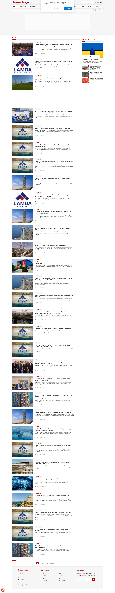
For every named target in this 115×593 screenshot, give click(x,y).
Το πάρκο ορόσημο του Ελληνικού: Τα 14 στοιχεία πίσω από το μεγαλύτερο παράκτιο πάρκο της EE (53, 45)
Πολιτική (45, 575)
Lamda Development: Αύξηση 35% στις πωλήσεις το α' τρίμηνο (53, 128)
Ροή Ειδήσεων (62, 580)
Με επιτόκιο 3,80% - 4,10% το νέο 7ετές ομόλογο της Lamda (53, 412)
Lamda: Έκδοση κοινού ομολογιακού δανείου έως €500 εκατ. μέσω (53, 446)
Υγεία (37, 359)
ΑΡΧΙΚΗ (14, 6)
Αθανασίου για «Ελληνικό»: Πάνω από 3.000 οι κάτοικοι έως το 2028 (53, 229)
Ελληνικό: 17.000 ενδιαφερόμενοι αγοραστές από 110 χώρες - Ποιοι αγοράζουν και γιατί (53, 463)
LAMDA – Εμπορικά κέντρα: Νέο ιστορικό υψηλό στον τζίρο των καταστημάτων (54, 262)
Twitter (93, 10)
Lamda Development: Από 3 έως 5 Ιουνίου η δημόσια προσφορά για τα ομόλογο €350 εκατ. (54, 195)
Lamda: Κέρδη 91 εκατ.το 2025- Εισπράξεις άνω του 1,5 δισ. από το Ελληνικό (54, 296)
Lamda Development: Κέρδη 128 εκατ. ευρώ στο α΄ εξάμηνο (53, 512)
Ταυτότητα (21, 576)
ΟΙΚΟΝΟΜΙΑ (23, 6)
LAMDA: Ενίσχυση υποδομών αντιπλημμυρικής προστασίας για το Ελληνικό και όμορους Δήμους (54, 429)
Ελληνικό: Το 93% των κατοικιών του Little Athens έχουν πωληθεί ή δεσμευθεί (52, 496)
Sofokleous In (20, 2)
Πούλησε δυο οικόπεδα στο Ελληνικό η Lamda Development (53, 328)
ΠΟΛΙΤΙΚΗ (32, 6)
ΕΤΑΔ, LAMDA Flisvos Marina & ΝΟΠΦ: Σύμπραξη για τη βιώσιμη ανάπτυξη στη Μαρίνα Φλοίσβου (53, 112)
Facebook (91, 10)
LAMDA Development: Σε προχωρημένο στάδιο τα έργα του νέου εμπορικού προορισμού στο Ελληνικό (53, 312)
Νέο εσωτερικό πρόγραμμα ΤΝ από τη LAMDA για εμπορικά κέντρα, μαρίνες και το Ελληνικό (52, 346)
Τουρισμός (38, 42)
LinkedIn (97, 10)
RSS (99, 10)
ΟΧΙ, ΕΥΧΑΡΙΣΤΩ (57, 8)
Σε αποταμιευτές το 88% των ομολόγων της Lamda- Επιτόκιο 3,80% (53, 396)
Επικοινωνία (22, 577)
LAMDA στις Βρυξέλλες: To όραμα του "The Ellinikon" (50, 245)
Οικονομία (38, 476)
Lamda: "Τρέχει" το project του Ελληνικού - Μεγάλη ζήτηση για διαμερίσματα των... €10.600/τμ (53, 279)
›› (47, 563)
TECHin (82, 6)
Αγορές (44, 578)
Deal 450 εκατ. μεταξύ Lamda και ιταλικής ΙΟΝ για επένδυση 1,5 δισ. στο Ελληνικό (53, 546)
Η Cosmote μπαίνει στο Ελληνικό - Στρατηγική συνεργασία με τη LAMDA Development (54, 379)
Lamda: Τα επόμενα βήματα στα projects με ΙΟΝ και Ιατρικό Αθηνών (52, 179)
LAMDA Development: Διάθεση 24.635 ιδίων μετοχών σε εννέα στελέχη (53, 62)
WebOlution (100, 591)
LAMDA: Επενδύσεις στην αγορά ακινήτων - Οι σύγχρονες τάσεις (54, 479)
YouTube (95, 10)
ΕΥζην (60, 575)
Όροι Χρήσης (22, 579)
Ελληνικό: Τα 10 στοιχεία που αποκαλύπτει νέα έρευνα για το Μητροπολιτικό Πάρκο (53, 212)
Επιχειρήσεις (38, 75)
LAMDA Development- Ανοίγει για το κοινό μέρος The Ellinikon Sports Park (53, 79)
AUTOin (97, 6)
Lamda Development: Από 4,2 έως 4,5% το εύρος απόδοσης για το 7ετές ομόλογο (54, 162)
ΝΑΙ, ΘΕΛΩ (68, 8)
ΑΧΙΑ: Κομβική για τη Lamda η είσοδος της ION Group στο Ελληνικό (52, 530)
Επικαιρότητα (46, 580)
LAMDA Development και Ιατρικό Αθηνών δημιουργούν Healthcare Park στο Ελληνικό (51, 363)
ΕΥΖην (89, 6)
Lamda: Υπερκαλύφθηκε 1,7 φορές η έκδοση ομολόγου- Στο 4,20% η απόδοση (53, 145)
